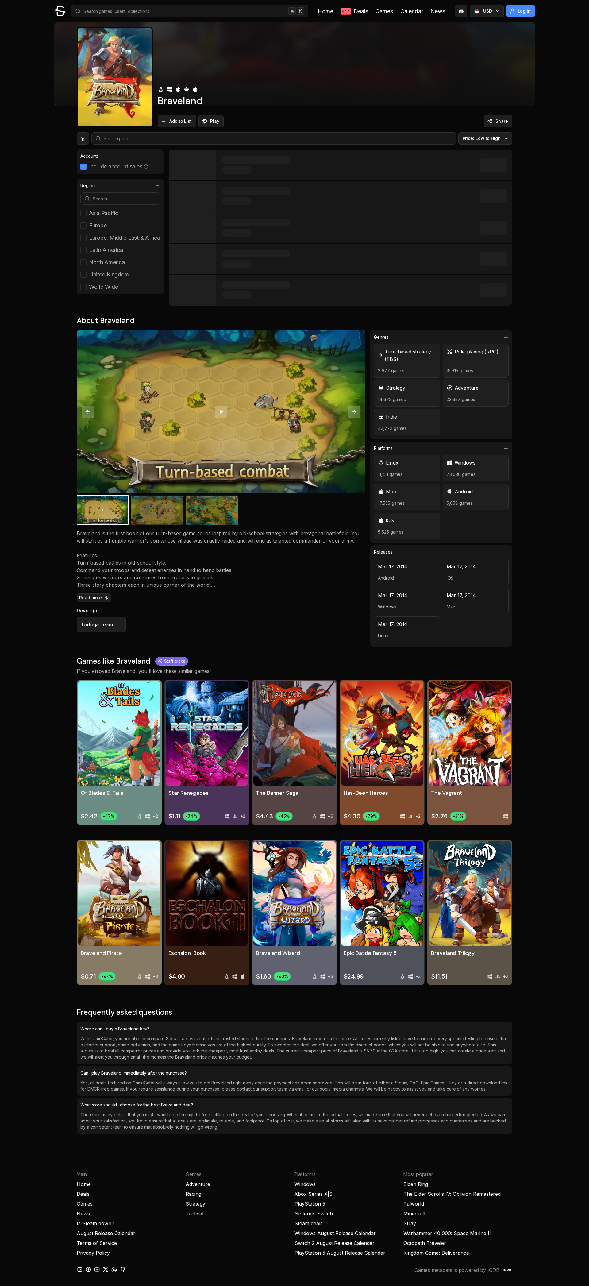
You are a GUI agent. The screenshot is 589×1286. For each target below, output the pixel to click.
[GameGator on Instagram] (80, 1269)
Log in (524, 11)
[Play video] (221, 412)
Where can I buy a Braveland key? (114, 1028)
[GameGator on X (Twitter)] (105, 1269)
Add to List (180, 121)
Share (501, 121)
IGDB (493, 1270)
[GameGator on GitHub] (123, 1269)
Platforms (383, 448)
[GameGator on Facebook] (88, 1269)
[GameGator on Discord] (461, 11)
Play (214, 121)
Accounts (89, 156)
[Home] (60, 11)
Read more (90, 597)
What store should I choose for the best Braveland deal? (136, 1104)
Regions (88, 185)
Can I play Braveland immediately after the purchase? (133, 1073)
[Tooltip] (146, 166)
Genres (381, 337)
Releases (383, 551)
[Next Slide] (354, 412)
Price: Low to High (482, 138)
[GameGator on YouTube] (97, 1269)
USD (487, 11)
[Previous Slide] (88, 412)
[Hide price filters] (83, 138)
